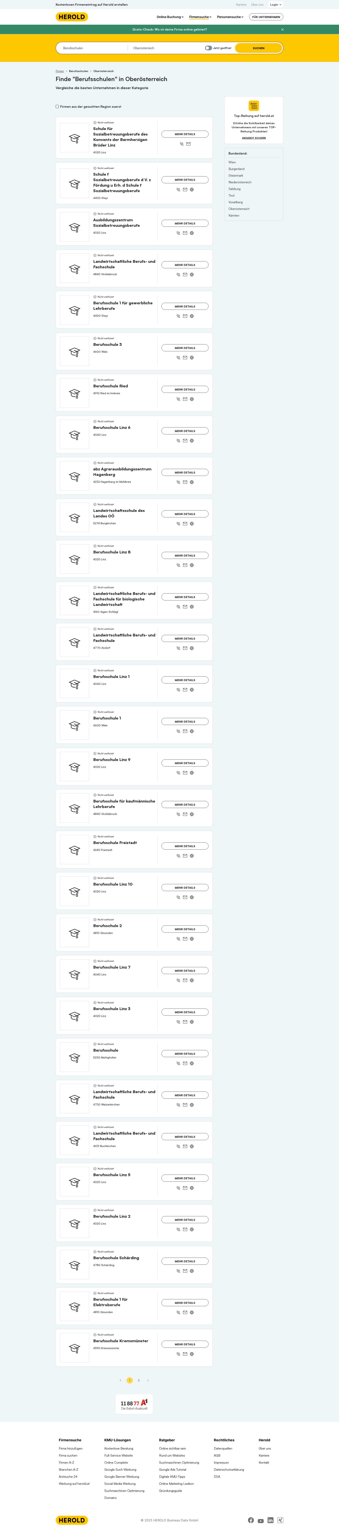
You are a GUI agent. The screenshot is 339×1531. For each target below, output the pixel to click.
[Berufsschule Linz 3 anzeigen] (74, 1015)
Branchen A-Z (68, 1469)
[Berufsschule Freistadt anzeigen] (74, 849)
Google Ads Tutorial (172, 1469)
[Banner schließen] (282, 29)
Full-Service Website (118, 1455)
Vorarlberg (236, 202)
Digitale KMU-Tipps (172, 1477)
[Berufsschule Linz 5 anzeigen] (74, 1181)
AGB (217, 1455)
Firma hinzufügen (71, 1448)
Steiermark (236, 175)
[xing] (280, 1520)
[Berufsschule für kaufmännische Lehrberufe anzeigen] (74, 808)
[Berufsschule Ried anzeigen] (74, 393)
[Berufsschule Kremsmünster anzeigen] (74, 1347)
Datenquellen (223, 1448)
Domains (110, 1498)
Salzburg (235, 189)
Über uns (257, 4)
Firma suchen (68, 1455)
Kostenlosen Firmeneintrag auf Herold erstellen (92, 4)
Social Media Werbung (120, 1484)
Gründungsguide (170, 1491)
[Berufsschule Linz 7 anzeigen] (74, 974)
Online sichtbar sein (172, 1448)
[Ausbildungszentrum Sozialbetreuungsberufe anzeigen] (74, 226)
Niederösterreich (240, 182)
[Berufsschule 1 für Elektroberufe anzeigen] (74, 1306)
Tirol (231, 195)
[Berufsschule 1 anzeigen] (74, 725)
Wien (232, 162)
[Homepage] (72, 16)
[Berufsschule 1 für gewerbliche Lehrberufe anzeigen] (74, 309)
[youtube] (261, 1520)
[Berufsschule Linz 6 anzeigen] (74, 434)
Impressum (221, 1462)
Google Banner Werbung (121, 1477)
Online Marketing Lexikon (176, 1484)
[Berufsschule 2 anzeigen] (74, 932)
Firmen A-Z (66, 1462)
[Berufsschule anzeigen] (74, 1057)
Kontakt (264, 1462)
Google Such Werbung (120, 1469)
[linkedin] (270, 1520)
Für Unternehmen (266, 17)
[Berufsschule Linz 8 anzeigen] (74, 559)
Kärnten (234, 215)
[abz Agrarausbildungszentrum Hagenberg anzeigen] (74, 476)
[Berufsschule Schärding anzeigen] (74, 1264)
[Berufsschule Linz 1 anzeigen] (74, 683)
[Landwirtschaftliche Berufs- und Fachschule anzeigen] (74, 268)
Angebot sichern (254, 137)
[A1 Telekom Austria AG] (134, 1404)
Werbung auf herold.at (74, 1484)
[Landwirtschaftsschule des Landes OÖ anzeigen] (74, 517)
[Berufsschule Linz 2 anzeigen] (74, 1223)
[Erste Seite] (120, 1380)
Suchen (258, 48)
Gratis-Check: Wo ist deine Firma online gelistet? (169, 29)
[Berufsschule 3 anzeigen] (74, 351)
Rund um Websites (172, 1455)
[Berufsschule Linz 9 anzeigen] (74, 766)
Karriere (241, 4)
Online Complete (116, 1462)
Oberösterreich (239, 209)
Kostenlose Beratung (118, 1448)
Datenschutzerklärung (229, 1469)
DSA (217, 1477)
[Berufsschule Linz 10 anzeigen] (74, 891)
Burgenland (236, 169)
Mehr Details (185, 134)
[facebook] (251, 1520)
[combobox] (94, 48)
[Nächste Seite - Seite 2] (148, 1380)
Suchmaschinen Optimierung (124, 1491)
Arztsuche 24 (68, 1477)
